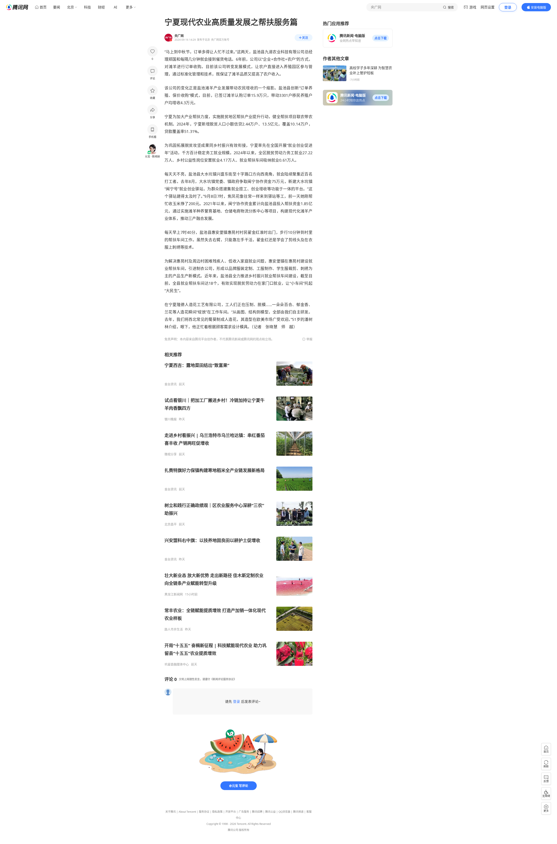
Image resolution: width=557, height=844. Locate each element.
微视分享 (170, 454)
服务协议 (204, 812)
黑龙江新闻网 (173, 594)
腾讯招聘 (257, 812)
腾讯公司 (233, 830)
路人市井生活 (173, 629)
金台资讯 (170, 384)
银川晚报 (170, 419)
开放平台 (230, 812)
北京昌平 (170, 524)
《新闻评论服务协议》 (223, 679)
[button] (380, 38)
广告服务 (244, 812)
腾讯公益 (270, 812)
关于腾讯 (170, 812)
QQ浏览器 (284, 812)
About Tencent (187, 812)
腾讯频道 (298, 812)
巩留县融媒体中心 (176, 664)
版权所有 (244, 830)
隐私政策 (217, 812)
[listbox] (238, 509)
